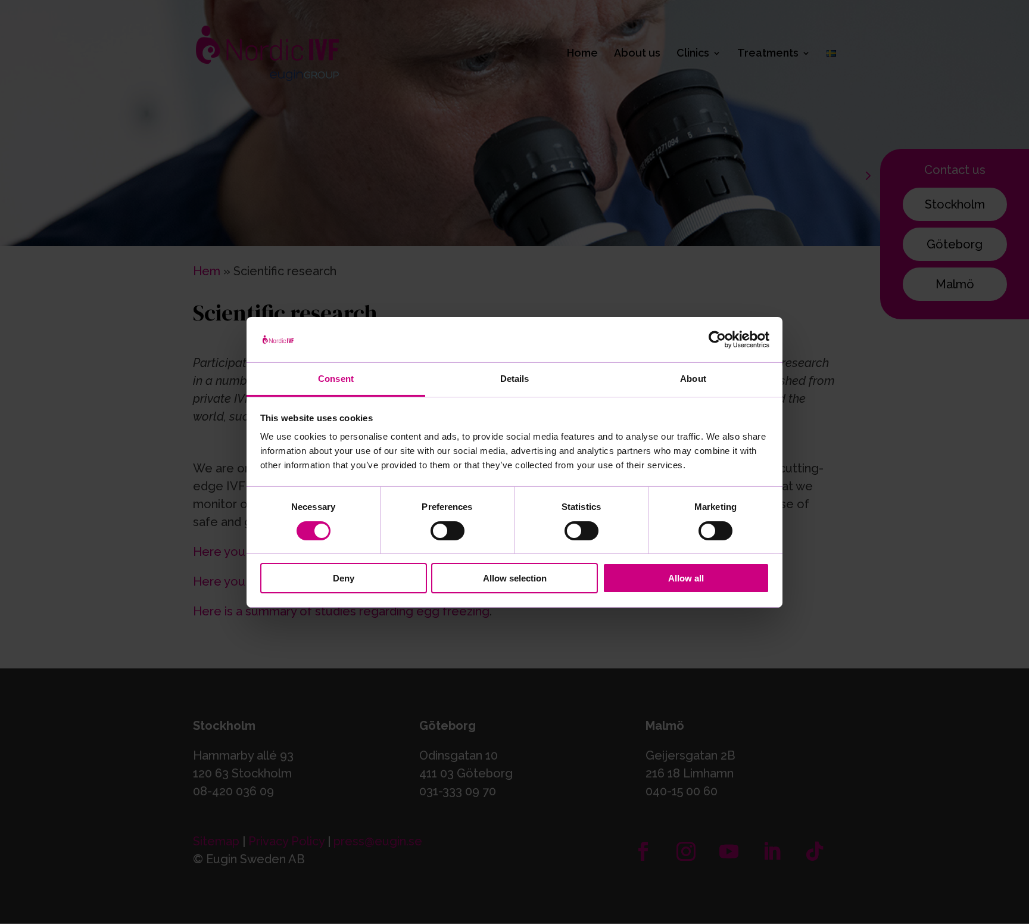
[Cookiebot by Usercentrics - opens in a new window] (717, 340)
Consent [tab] (336, 379)
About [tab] (693, 379)
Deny (343, 578)
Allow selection (515, 578)
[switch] (447, 530)
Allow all (686, 578)
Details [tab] (514, 379)
